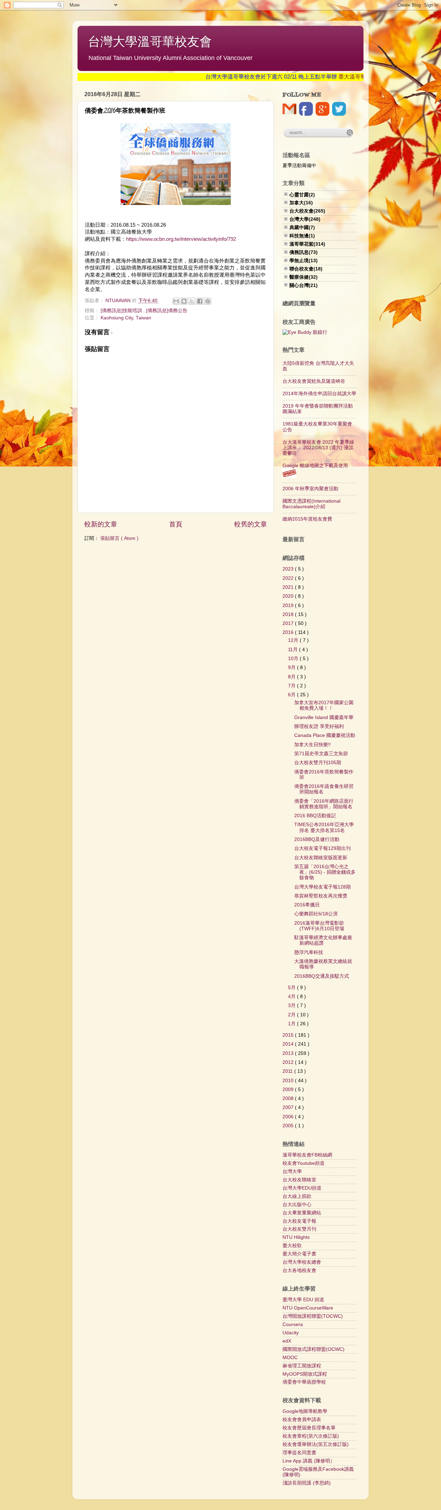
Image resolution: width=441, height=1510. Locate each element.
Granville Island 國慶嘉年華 (323, 717)
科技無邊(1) (302, 235)
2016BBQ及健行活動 (316, 839)
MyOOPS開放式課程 (305, 1374)
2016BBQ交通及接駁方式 (321, 976)
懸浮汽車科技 (308, 952)
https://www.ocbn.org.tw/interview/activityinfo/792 (181, 239)
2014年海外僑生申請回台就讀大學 (319, 393)
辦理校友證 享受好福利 (319, 726)
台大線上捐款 (297, 1196)
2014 (289, 1044)
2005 (289, 1125)
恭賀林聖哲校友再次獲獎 (320, 895)
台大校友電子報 (299, 1221)
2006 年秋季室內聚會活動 (310, 488)
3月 (292, 1005)
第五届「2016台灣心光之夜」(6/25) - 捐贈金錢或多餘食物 (325, 872)
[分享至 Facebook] (199, 301)
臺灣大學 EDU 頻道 (303, 1299)
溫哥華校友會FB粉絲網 (307, 1155)
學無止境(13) (303, 260)
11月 (293, 649)
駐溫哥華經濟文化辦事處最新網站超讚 (323, 940)
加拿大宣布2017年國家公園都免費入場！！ (323, 705)
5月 (292, 987)
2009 (289, 1089)
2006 (289, 1116)
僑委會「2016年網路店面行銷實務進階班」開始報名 (323, 804)
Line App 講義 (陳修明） (309, 1460)
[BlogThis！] (184, 301)
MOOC (290, 1357)
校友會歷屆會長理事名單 (309, 1427)
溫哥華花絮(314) (307, 244)
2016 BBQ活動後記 (315, 815)
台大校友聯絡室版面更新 (320, 857)
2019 (289, 605)
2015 (289, 1035)
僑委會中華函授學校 (304, 1382)
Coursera (293, 1324)
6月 (292, 694)
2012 (289, 1062)
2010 (289, 1080)
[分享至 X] (191, 301)
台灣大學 (292, 1171)
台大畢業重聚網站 (302, 1212)
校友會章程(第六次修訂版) (311, 1436)
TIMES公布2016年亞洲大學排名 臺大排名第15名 (324, 827)
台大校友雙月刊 (299, 1229)
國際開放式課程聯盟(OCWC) (314, 1349)
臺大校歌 (292, 1245)
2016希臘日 (307, 904)
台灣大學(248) (304, 219)
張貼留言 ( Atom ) (119, 538)
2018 (289, 614)
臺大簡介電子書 (299, 1253)
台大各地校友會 (299, 1270)
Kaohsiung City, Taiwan (126, 317)
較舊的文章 (250, 524)
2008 (289, 1098)
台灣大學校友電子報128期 (322, 887)
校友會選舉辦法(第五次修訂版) (316, 1444)
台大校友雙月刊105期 (317, 762)
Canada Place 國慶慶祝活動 (324, 735)
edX (287, 1341)
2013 (289, 1053)
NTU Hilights (296, 1237)
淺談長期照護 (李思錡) (307, 1483)
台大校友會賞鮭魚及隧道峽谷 (314, 381)
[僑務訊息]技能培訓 (122, 310)
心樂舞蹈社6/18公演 (316, 913)
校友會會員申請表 (302, 1419)
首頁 (175, 524)
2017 (289, 623)
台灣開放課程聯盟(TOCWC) (313, 1316)
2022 (289, 578)
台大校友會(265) (307, 211)
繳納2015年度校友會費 (307, 519)
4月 (292, 996)
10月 (294, 658)
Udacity (291, 1332)
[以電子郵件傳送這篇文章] (176, 301)
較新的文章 (100, 524)
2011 (288, 1071)
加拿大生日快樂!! (312, 744)
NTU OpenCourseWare (308, 1308)
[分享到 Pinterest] (207, 301)
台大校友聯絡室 (299, 1179)
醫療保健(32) (303, 277)
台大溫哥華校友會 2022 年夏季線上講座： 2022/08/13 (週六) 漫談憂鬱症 (318, 448)
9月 (292, 667)
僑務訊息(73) (303, 252)
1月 (292, 1023)
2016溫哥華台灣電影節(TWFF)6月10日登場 (319, 926)
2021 (289, 587)
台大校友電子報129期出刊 (322, 848)
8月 (292, 676)
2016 (289, 632)
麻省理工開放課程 (302, 1365)
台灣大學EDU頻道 (302, 1188)
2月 (292, 1014)
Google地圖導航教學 (305, 1411)
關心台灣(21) (303, 285)
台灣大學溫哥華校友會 (150, 41)
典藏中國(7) (302, 227)
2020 (289, 596)
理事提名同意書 (299, 1452)
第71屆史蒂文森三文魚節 (321, 753)
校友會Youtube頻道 (304, 1163)
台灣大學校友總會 (302, 1262)
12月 (294, 640)
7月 (292, 685)
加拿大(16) (301, 202)
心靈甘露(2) (302, 194)
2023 (289, 569)
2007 (289, 1107)
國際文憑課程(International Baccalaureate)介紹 (311, 504)
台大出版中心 (297, 1204)
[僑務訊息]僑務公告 (166, 310)
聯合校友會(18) (305, 268)
